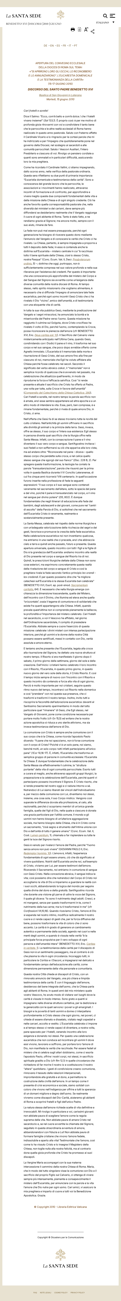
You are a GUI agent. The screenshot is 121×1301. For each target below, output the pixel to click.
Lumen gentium (39, 835)
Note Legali (45, 1293)
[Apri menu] (112, 16)
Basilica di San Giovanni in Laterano (60, 95)
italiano (103, 23)
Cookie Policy (60, 1293)
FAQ (35, 1293)
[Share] (102, 32)
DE (45, 45)
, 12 (46, 335)
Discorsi (35, 23)
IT (70, 45)
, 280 (57, 392)
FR (64, 45)
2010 (46, 23)
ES (58, 45)
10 (37, 853)
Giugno (55, 23)
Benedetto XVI (17, 23)
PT (75, 45)
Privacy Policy (78, 1293)
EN (52, 45)
